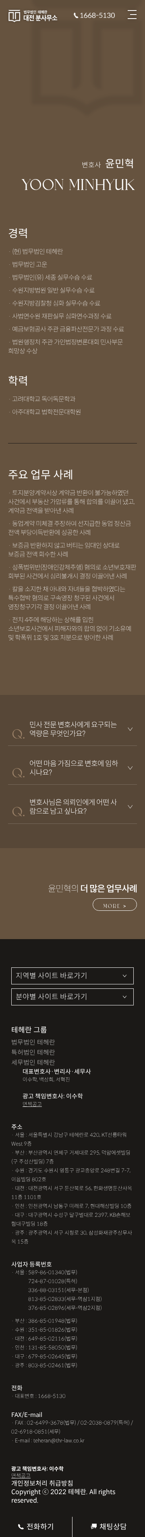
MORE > (114, 905)
